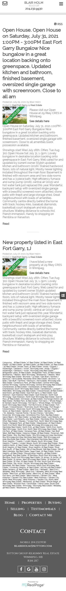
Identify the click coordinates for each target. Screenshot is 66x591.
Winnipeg (27, 486)
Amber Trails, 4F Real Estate (29, 367)
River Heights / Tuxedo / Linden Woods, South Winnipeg (28, 441)
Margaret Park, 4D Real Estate (22, 423)
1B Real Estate (20, 362)
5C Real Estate (57, 365)
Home (10, 502)
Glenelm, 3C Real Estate (32, 411)
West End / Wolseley (39, 469)
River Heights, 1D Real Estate (41, 447)
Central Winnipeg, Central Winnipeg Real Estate (40, 385)
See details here (39, 121)
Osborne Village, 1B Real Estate (36, 433)
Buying (54, 502)
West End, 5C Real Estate (44, 473)
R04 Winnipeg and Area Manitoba (47, 435)
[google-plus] (29, 569)
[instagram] (44, 569)
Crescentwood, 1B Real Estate (50, 391)
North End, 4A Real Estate (34, 427)
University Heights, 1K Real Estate (24, 467)
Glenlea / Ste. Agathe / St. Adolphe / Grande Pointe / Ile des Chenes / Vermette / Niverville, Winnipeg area (33, 413)
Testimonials (43, 509)
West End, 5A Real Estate (20, 473)
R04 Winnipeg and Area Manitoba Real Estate (23, 437)
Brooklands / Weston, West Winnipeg (19, 375)
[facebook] (21, 569)
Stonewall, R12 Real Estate (14, 465)
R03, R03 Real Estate (22, 435)
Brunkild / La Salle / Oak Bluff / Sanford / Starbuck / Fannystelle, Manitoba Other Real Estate (31, 378)
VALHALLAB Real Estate (50, 467)
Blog (18, 515)
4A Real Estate (29, 365)
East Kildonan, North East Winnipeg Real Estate (34, 397)
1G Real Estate (47, 362)
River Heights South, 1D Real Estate (44, 445)
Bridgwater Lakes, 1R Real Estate (17, 373)
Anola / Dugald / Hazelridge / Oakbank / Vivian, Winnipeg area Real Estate (31, 370)
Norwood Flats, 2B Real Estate (38, 431)
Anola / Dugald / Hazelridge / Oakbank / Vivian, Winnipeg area (30, 368)
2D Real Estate (15, 365)
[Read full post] (15, 115)
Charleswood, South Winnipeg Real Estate (21, 389)
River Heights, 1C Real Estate (15, 447)
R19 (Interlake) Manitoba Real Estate (42, 439)
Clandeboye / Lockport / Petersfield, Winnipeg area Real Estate (32, 390)
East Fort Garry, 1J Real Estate (27, 105)
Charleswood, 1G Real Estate (15, 387)
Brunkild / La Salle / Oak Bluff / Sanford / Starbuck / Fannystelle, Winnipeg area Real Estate (32, 381)
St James (45, 457)
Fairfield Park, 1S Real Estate (26, 401)
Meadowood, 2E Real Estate (49, 423)
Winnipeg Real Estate (42, 486)
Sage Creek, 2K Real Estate (42, 451)
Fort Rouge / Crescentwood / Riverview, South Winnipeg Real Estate (32, 408)
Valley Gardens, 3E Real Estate (16, 469)
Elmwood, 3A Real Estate (32, 399)
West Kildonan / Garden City (39, 475)
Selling (17, 509)
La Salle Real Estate (38, 417)
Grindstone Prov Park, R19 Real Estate (42, 415)
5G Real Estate (10, 367)
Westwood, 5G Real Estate (34, 482)
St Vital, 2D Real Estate (24, 461)
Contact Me (40, 515)
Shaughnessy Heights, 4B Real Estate (40, 453)
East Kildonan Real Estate (23, 395)
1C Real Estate (33, 362)
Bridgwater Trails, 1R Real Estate (46, 373)
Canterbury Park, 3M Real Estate (28, 383)
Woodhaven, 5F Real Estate (28, 488)
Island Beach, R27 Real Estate (16, 417)
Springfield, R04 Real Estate (15, 455)
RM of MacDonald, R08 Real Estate (42, 449)
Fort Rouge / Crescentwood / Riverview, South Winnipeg (31, 406)
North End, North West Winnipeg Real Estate (37, 429)
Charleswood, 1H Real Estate (40, 387)
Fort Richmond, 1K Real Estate (41, 405)
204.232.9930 (33, 8)
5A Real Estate (43, 365)
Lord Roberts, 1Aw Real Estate (27, 419)
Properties (31, 502)
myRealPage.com (33, 585)
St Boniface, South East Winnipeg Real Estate (31, 456)
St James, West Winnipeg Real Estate (30, 459)
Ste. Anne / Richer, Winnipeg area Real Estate (34, 463)
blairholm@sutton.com (33, 546)
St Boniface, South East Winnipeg (43, 455)
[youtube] (37, 569)
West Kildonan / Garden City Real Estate (30, 476)
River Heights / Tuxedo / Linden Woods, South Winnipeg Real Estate (30, 442)
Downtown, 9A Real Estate (14, 393)
